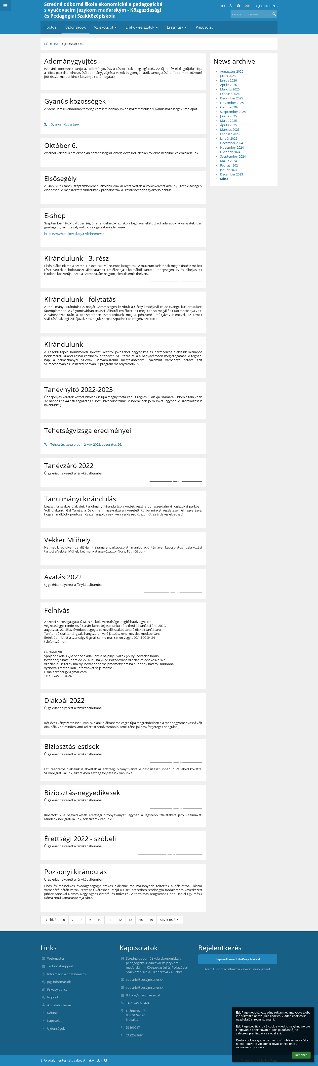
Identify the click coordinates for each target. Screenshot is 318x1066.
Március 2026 (229, 89)
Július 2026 (228, 76)
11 (110, 919)
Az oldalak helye (59, 1005)
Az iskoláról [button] (103, 27)
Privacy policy (57, 989)
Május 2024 (228, 161)
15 (151, 919)
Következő (167, 919)
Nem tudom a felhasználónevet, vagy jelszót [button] (237, 969)
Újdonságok (72, 44)
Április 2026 (228, 85)
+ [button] (224, 5)
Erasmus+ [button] (175, 27)
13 (130, 919)
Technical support (60, 966)
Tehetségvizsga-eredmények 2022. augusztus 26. (86, 444)
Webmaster (55, 958)
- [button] (232, 5)
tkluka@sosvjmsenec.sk (143, 995)
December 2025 (231, 98)
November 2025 (232, 102)
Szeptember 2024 (233, 156)
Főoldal (51, 44)
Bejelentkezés (266, 6)
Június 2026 (228, 80)
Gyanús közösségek (65, 124)
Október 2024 (230, 152)
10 (99, 919)
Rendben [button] (301, 1055)
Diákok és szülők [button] (140, 27)
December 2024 (231, 143)
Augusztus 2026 (231, 71)
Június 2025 (228, 116)
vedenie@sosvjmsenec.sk (144, 979)
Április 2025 (228, 125)
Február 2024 (229, 165)
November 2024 (232, 147)
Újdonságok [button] (75, 27)
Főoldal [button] (50, 27)
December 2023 (231, 174)
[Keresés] (274, 14)
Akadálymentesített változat (64, 1060)
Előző (52, 919)
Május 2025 (228, 120)
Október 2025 (230, 107)
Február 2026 (229, 93)
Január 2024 (228, 170)
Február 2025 (229, 134)
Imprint (52, 997)
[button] (238, 5)
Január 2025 (228, 138)
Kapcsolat (54, 1020)
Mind (224, 178)
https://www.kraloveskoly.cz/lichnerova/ (74, 233)
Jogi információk (59, 982)
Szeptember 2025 (233, 111)
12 (120, 919)
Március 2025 (229, 129)
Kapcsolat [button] (204, 27)
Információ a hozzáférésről (66, 974)
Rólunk (52, 1013)
